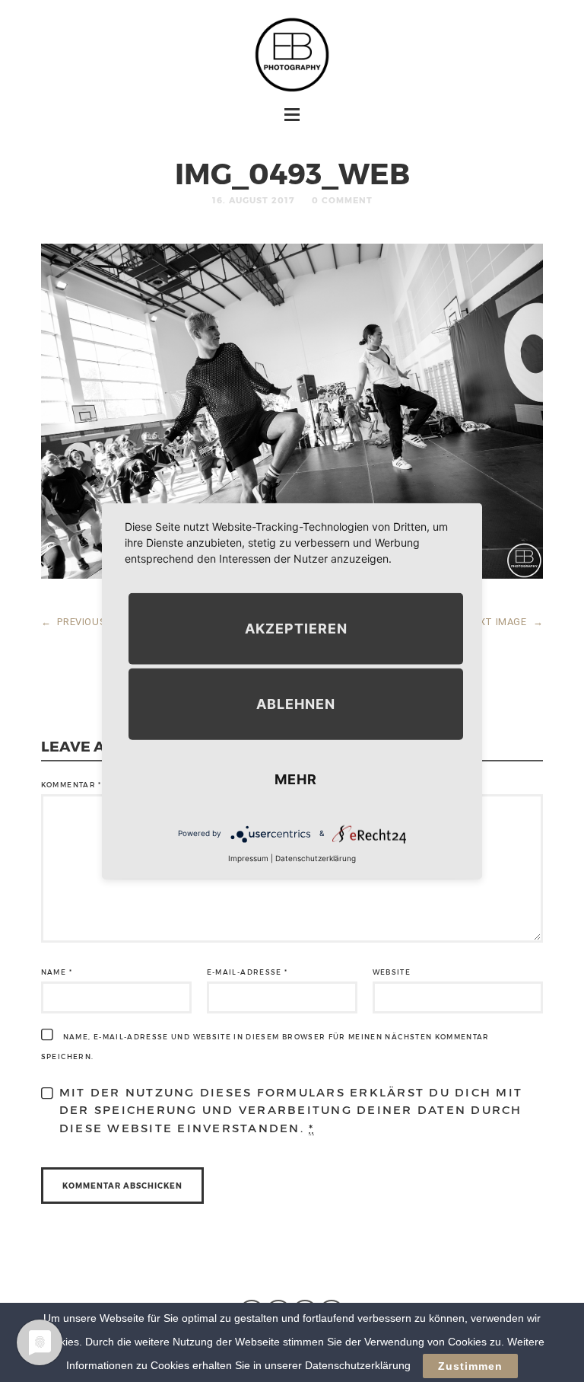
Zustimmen (470, 1366)
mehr (296, 779)
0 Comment (342, 200)
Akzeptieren (296, 628)
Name (56, 972)
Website (392, 972)
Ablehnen (295, 703)
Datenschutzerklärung (315, 857)
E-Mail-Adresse (247, 972)
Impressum (248, 857)
